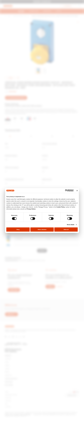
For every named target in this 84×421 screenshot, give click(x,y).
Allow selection (42, 229)
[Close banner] (77, 190)
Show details (70, 224)
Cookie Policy (60, 207)
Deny (18, 229)
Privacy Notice (31, 209)
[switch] (32, 218)
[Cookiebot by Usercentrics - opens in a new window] (66, 190)
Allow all (66, 229)
